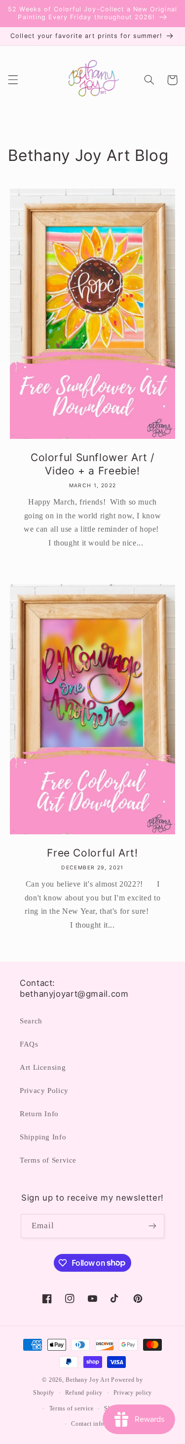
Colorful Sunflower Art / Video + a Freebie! (92, 464)
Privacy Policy (44, 1090)
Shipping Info (43, 1137)
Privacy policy (132, 1393)
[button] (12, 80)
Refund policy (84, 1393)
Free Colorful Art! (92, 853)
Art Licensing (43, 1067)
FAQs (29, 1044)
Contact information (97, 1424)
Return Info (39, 1114)
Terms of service (71, 1408)
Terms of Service (48, 1160)
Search (31, 1021)
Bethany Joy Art (87, 1380)
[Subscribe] (152, 1226)
